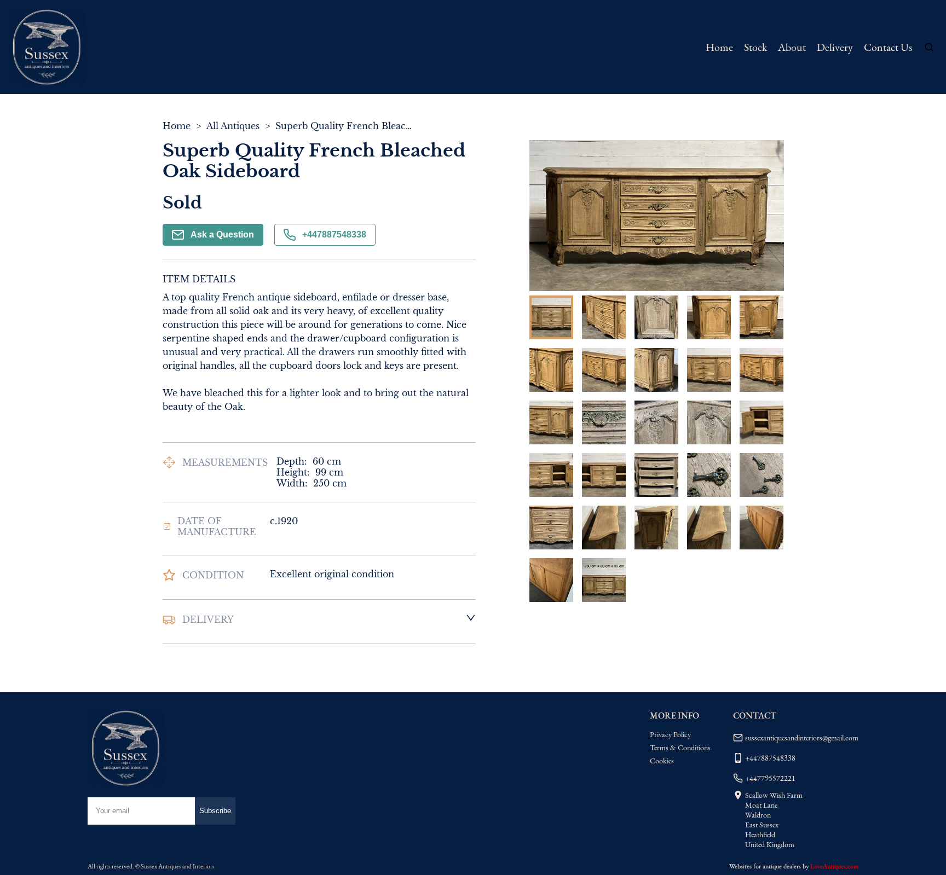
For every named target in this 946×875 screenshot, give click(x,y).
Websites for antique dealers (765, 866)
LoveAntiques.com (834, 866)
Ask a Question (222, 234)
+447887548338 (334, 234)
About (792, 47)
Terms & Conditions (680, 747)
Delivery (835, 47)
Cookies (662, 761)
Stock (755, 47)
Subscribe (215, 811)
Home (719, 47)
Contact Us (888, 47)
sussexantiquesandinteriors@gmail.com (801, 738)
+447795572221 (770, 778)
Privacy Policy (670, 734)
